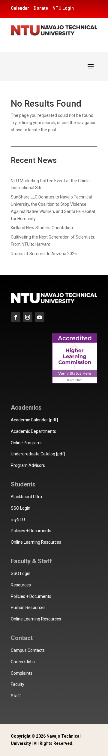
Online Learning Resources (36, 542)
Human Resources (28, 607)
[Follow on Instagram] (27, 317)
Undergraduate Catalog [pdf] (38, 453)
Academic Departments (33, 431)
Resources (21, 585)
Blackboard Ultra (26, 496)
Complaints (21, 673)
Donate (41, 8)
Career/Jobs (23, 661)
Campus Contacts (28, 650)
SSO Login (20, 508)
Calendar (20, 8)
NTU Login (63, 8)
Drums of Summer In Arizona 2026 (44, 253)
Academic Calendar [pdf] (34, 419)
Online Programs (27, 442)
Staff (16, 695)
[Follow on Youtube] (39, 317)
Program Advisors (28, 465)
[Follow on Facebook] (15, 317)
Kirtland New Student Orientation (42, 227)
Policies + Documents (31, 530)
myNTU (18, 519)
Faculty (17, 684)
